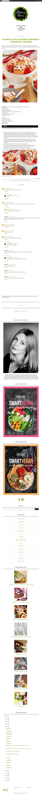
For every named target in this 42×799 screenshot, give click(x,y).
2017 (6, 726)
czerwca (7, 743)
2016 (6, 770)
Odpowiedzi (7, 193)
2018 (6, 724)
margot (5, 230)
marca (7, 762)
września (8, 736)
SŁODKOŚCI (21, 546)
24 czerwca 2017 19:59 (10, 202)
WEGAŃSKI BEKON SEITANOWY (12, 754)
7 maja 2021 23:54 (11, 250)
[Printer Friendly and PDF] (6, 176)
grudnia (7, 728)
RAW (21, 543)
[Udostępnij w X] (37, 178)
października (8, 733)
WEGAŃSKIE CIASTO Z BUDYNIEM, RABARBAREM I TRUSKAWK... (18, 748)
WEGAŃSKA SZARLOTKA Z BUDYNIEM (21, 688)
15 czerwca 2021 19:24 (11, 264)
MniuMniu (8, 195)
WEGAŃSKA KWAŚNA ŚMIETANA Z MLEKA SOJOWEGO (21, 636)
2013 (6, 778)
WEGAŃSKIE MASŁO (21, 706)
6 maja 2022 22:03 (11, 270)
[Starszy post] (39, 305)
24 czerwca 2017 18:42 (15, 195)
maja (7, 757)
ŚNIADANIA (21, 558)
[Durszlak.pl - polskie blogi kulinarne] (30, 787)
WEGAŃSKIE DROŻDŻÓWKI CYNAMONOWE (21, 619)
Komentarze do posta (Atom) (22, 311)
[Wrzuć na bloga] (36, 178)
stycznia (7, 767)
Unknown (5, 224)
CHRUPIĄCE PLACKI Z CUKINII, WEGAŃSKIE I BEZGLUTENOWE (21, 584)
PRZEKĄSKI (21, 537)
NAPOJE (21, 534)
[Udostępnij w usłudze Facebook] (38, 178)
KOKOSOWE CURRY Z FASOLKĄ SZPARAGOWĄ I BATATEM (17, 745)
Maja (5, 188)
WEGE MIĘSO (21, 549)
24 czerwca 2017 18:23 (9, 188)
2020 (6, 719)
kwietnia (7, 760)
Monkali (8, 209)
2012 (6, 780)
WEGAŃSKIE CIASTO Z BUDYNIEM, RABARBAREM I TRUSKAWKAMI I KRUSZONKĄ (21, 40)
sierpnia (7, 738)
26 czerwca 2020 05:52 (10, 230)
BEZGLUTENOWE (21, 518)
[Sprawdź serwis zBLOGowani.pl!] (17, 787)
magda (5, 202)
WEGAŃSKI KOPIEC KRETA (21, 654)
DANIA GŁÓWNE (21, 521)
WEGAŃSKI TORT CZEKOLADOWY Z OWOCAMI (21, 602)
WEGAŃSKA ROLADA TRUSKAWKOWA (13, 751)
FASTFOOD (21, 524)
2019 (6, 721)
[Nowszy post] (2, 305)
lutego (7, 765)
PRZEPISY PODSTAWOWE (21, 540)
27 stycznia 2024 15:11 (11, 276)
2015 (6, 773)
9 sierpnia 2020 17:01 (10, 236)
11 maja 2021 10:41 (14, 257)
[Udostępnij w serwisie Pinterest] (39, 178)
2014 (6, 775)
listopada (8, 731)
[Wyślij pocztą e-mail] (35, 178)
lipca (7, 741)
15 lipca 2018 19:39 (11, 216)
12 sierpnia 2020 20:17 (14, 243)
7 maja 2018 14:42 (12, 209)
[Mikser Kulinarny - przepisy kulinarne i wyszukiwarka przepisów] (6, 791)
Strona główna (21, 305)
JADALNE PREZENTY (21, 531)
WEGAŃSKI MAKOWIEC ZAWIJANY (21, 671)
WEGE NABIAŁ (21, 552)
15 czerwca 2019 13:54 (11, 224)
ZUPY (21, 555)
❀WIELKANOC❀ (21, 561)
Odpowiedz (6, 191)
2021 (6, 716)
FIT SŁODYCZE (21, 528)
